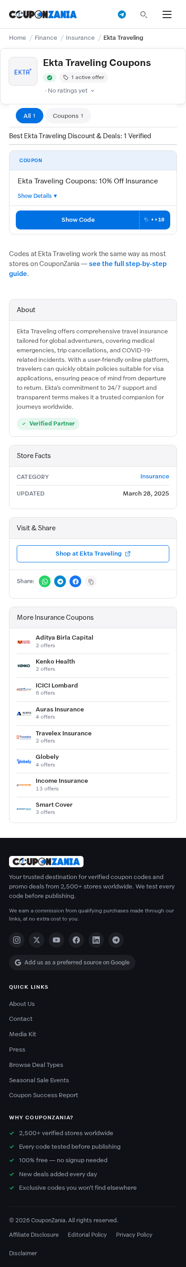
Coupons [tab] (68, 115)
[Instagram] (16, 940)
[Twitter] (36, 940)
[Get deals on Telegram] (122, 14)
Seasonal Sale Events (39, 1080)
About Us (22, 1004)
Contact (21, 1018)
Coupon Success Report (43, 1095)
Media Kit (22, 1034)
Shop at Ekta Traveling (89, 553)
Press (17, 1049)
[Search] (143, 14)
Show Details (35, 195)
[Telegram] (116, 940)
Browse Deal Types (36, 1064)
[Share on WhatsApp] (45, 581)
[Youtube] (56, 940)
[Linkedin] (96, 940)
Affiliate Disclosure (34, 1234)
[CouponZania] (93, 861)
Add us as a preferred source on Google (77, 962)
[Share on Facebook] (75, 581)
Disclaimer (23, 1253)
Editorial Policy (87, 1234)
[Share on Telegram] (60, 581)
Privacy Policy (134, 1234)
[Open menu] (167, 14)
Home (17, 37)
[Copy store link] (91, 581)
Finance (46, 37)
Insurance (80, 37)
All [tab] (29, 115)
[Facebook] (76, 940)
